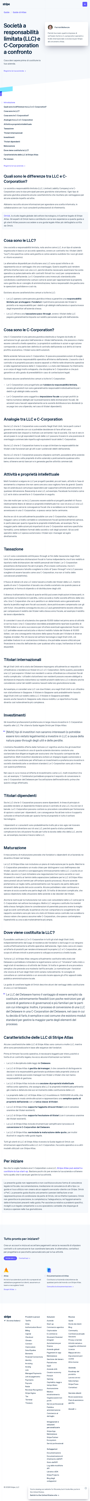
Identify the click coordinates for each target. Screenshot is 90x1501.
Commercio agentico (55, 1327)
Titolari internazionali (13, 133)
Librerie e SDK (52, 1471)
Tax (26, 1396)
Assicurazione (52, 1388)
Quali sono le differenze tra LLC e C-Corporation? (25, 107)
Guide (6, 12)
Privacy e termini (75, 1340)
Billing (27, 1330)
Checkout (29, 1337)
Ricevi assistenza (75, 1397)
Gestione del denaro (55, 1359)
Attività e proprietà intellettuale (18, 124)
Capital (28, 1334)
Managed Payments (33, 1373)
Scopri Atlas (9, 1289)
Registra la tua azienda (14, 71)
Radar (27, 1386)
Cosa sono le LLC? (11, 111)
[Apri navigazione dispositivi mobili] (84, 4)
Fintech (50, 1375)
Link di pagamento (32, 1376)
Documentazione (54, 1453)
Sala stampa (73, 1381)
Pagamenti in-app (54, 1352)
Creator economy (54, 1372)
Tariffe (28, 1320)
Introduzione (9, 102)
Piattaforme (52, 1362)
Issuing (28, 1367)
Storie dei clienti (75, 1324)
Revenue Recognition (34, 1390)
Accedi (71, 1409)
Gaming (50, 1379)
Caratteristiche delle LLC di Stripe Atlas (21, 154)
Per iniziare (8, 159)
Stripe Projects (53, 1475)
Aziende (50, 1320)
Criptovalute (30, 1347)
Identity (28, 1360)
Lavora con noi (74, 1377)
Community (73, 1330)
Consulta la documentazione (59, 1286)
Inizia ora (9, 1258)
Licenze (71, 1349)
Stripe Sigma (30, 1393)
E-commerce (52, 1334)
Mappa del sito (74, 1352)
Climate (28, 1340)
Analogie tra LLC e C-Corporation (18, 120)
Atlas (27, 1324)
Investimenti (9, 137)
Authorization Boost (33, 1327)
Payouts (28, 1383)
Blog (70, 1327)
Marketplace (52, 1356)
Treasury (29, 1403)
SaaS (49, 1366)
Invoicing (28, 1363)
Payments (29, 1380)
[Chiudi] (85, 1489)
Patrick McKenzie (62, 27)
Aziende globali (53, 1349)
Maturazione (9, 146)
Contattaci (23, 1258)
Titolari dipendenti (12, 141)
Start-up (50, 1324)
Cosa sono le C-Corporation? (16, 115)
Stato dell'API (52, 1462)
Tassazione (9, 128)
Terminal (28, 1399)
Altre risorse (73, 1362)
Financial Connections (34, 1357)
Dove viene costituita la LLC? (16, 150)
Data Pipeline (30, 1350)
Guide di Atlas (19, 12)
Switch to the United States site (43, 1495)
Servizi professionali (55, 1404)
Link (27, 1370)
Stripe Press (73, 1384)
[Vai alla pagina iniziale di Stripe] (6, 1316)
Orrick (7, 215)
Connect (28, 1343)
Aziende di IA (52, 1369)
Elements (29, 1353)
